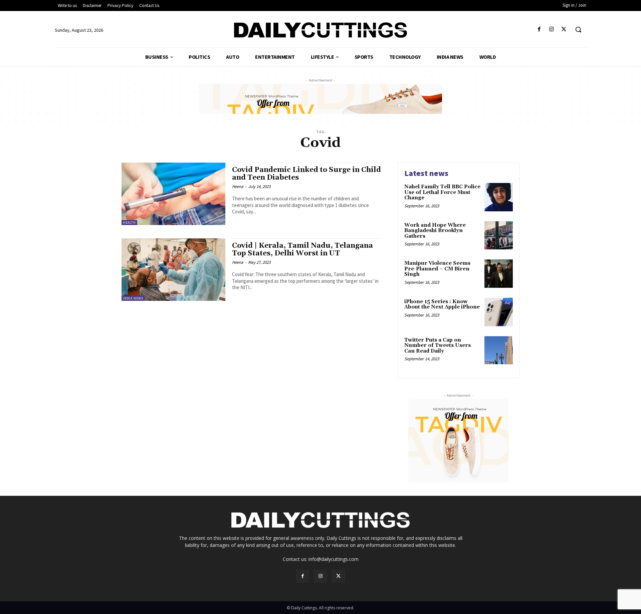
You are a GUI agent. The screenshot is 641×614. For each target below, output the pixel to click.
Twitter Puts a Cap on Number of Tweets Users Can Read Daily (437, 345)
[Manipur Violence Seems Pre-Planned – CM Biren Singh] (498, 273)
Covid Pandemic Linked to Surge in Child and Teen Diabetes (306, 174)
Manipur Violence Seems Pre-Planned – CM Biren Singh (437, 268)
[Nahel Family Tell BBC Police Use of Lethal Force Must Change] (498, 197)
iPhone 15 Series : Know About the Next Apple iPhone (442, 304)
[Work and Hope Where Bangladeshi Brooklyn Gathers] (498, 235)
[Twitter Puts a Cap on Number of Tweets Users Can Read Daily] (498, 350)
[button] (578, 29)
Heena (237, 186)
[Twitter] (564, 29)
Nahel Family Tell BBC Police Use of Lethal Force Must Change (442, 192)
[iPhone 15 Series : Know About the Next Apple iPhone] (498, 312)
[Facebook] (539, 29)
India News (133, 298)
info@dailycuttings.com (333, 559)
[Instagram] (551, 29)
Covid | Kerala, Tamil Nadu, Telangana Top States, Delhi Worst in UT (302, 249)
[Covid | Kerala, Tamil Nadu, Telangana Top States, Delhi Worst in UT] (173, 269)
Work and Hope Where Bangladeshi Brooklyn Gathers (435, 230)
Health (129, 222)
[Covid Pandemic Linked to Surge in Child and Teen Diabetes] (173, 194)
